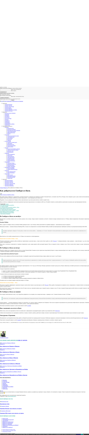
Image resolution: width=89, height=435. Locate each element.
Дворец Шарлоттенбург (11, 131)
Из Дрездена (7, 117)
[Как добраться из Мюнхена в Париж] (7, 348)
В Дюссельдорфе (8, 141)
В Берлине (7, 127)
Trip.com (55, 241)
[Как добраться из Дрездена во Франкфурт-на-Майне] (11, 365)
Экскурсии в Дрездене (9, 182)
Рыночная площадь (10, 165)
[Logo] (1, 101)
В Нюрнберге (7, 161)
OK (82, 434)
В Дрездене (7, 134)
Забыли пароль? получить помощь (7, 93)
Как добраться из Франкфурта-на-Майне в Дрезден (13, 375)
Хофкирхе (9, 140)
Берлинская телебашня (11, 129)
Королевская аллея (10, 144)
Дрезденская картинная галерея (13, 135)
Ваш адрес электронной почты (17, 96)
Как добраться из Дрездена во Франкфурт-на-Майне (14, 369)
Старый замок (9, 178)
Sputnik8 (19, 320)
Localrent (29, 305)
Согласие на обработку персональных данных (9, 430)
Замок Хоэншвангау (11, 172)
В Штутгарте (7, 173)
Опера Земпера (10, 138)
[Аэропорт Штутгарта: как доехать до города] (5, 410)
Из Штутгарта (7, 125)
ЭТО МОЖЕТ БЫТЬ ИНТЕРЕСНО (9, 340)
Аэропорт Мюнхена (8, 108)
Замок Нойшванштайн (11, 171)
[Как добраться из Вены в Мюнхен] (7, 354)
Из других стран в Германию (10, 113)
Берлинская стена (10, 128)
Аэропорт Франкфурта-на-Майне (11, 109)
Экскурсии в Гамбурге (9, 181)
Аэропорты (4, 103)
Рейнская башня (10, 146)
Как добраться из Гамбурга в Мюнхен (10, 363)
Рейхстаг (8, 133)
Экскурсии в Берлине (9, 180)
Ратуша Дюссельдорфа (11, 145)
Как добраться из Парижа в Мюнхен (9, 346)
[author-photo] (3, 336)
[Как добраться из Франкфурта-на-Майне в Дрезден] (10, 371)
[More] (6, 326)
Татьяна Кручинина (4, 337)
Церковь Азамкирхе (10, 159)
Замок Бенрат (9, 143)
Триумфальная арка (10, 158)
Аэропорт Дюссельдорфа (9, 106)
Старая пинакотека (10, 156)
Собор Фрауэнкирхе (11, 157)
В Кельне (6, 147)
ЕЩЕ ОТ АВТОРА (22, 340)
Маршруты (6, 187)
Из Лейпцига (7, 120)
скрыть (7, 204)
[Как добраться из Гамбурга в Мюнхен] (8, 360)
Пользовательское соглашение (6, 431)
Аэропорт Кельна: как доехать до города (11, 408)
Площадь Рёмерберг (11, 168)
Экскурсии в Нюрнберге (9, 185)
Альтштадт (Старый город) (12, 142)
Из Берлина (7, 114)
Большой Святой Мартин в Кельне (13, 148)
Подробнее (78, 434)
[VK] (2, 326)
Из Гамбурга (7, 116)
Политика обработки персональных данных (8, 429)
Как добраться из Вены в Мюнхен (9, 357)
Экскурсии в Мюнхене (9, 184)
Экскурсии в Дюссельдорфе (10, 183)
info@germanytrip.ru (12, 396)
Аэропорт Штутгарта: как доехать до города (12, 413)
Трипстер (86, 317)
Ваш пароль (13, 90)
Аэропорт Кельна (8, 107)
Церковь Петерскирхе (11, 160)
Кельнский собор (10, 151)
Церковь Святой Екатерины (12, 169)
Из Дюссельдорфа (8, 118)
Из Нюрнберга (7, 122)
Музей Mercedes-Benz (11, 177)
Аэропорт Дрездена (8, 105)
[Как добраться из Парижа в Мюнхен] (7, 342)
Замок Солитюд (10, 174)
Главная (1, 187)
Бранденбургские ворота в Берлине (13, 130)
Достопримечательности (7, 126)
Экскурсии (4, 179)
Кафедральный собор (11, 132)
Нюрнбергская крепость (11, 164)
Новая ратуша (9, 155)
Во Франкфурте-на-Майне (9, 167)
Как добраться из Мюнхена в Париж (9, 352)
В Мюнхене (7, 153)
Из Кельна (7, 119)
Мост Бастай (9, 139)
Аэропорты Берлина (8, 104)
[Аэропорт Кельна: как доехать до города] (4, 406)
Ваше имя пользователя (16, 89)
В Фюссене (7, 170)
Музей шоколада (10, 152)
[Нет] (83, 434)
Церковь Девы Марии (11, 166)
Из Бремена (7, 115)
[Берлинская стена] (4, 401)
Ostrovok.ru (57, 310)
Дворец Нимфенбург (11, 154)
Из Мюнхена (7, 121)
